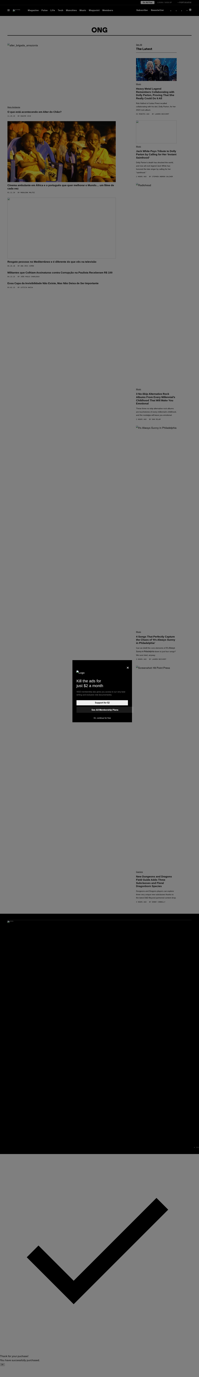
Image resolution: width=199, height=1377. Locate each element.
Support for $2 (102, 703)
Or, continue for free (102, 718)
